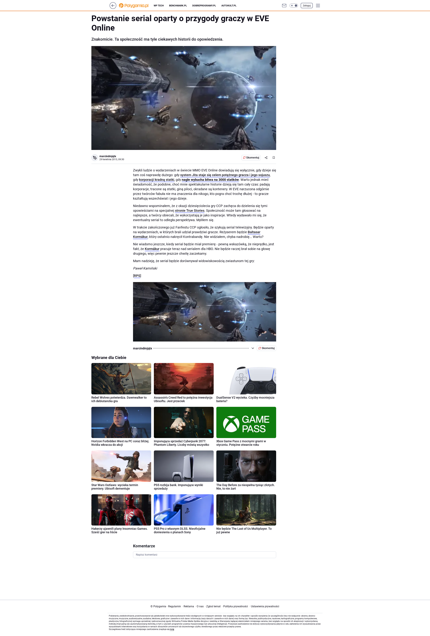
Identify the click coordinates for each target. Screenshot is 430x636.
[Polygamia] (136, 6)
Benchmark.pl (178, 5)
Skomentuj (252, 157)
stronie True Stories (189, 211)
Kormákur (152, 249)
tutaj (172, 629)
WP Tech (159, 5)
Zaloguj (307, 5)
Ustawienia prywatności (264, 606)
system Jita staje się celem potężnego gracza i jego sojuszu (225, 175)
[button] (294, 6)
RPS (137, 276)
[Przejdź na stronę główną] (113, 8)
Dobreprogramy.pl (204, 5)
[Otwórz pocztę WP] (284, 5)
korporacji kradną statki (156, 180)
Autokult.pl (228, 5)
